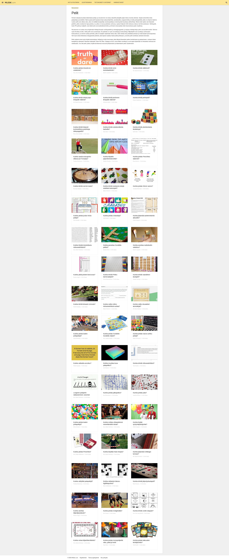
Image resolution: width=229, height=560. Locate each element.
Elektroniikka (87, 2)
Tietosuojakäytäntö (93, 557)
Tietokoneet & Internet (102, 2)
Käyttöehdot (83, 557)
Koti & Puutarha (73, 2)
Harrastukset (119, 2)
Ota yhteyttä (104, 557)
